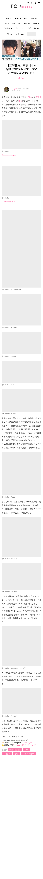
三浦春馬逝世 (28, 754)
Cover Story (20, 28)
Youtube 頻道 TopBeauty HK (24, 745)
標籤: (4, 750)
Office (6, 23)
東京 (20, 101)
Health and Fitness (21, 18)
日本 (30, 97)
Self (29, 28)
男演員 (38, 97)
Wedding (27, 23)
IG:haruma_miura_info (9, 155)
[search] (28, 3)
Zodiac (36, 28)
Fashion (36, 23)
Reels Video (20, 34)
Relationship (8, 28)
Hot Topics (16, 23)
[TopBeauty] (21, 6)
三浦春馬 (7, 754)
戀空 (17, 754)
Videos (9, 34)
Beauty (8, 18)
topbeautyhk (27, 743)
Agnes (15, 89)
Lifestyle (34, 18)
